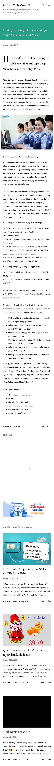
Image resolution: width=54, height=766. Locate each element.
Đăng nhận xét (20, 601)
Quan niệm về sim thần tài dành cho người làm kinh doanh (25, 652)
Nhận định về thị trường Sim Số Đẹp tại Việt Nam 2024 (25, 571)
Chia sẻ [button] (44, 426)
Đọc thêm (46, 601)
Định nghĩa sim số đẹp (16, 732)
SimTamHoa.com (16, 5)
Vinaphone (15, 426)
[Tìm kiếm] (43, 4)
